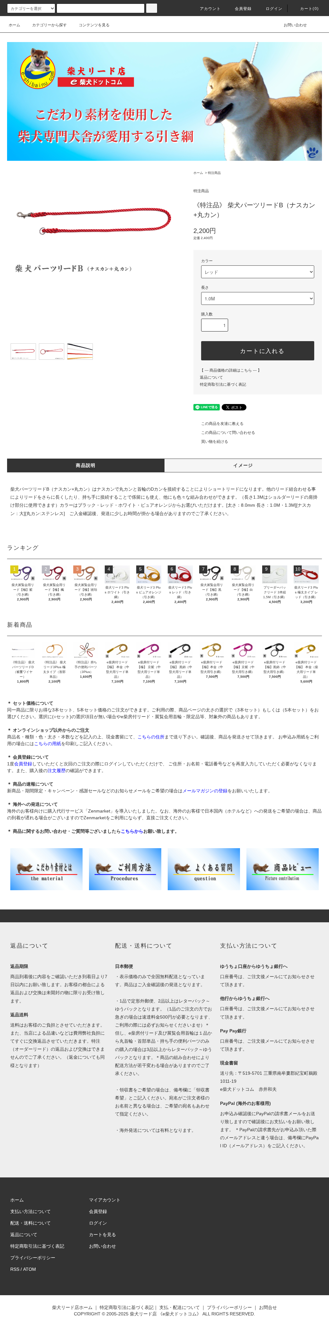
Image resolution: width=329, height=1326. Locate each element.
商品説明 (86, 465)
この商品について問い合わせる (228, 432)
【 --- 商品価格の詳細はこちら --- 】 (231, 370)
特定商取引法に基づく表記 (223, 384)
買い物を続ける (214, 441)
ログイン (274, 8)
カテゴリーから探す (49, 25)
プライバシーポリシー (32, 1257)
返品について (211, 377)
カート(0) (309, 8)
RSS (14, 1269)
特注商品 (214, 173)
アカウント (210, 8)
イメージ (243, 465)
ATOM (29, 1269)
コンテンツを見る (94, 25)
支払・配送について (179, 1307)
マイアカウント (104, 1199)
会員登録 (243, 8)
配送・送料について (30, 1223)
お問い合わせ (295, 25)
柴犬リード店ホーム (72, 1307)
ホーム (14, 25)
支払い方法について (30, 1211)
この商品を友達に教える (222, 423)
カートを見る (102, 1234)
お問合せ (268, 1307)
